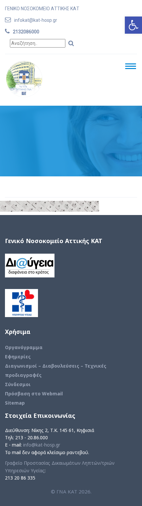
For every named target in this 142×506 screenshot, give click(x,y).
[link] (133, 25)
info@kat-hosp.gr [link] (41, 445)
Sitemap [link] (15, 403)
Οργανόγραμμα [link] (24, 347)
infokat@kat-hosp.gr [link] (35, 20)
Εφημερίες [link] (18, 356)
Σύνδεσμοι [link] (18, 384)
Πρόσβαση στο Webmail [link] (34, 393)
